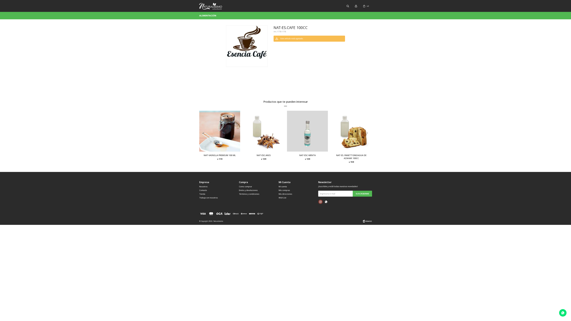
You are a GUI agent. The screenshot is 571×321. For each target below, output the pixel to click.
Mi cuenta (283, 186)
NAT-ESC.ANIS (264, 155)
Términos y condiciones (249, 194)
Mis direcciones (285, 194)
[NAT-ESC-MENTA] (307, 131)
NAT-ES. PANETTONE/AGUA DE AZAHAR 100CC (351, 157)
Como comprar (245, 186)
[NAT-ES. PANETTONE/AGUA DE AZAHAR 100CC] (351, 131)
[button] (368, 139)
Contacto (203, 190)
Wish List (282, 197)
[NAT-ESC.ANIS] (263, 131)
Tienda (202, 194)
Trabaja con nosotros (208, 197)
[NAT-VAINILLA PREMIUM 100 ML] (219, 131)
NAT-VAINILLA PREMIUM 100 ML (220, 155)
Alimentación (207, 15)
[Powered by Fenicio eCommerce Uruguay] (367, 221)
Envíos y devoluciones (248, 190)
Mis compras (284, 190)
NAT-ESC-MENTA (307, 155)
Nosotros (203, 186)
